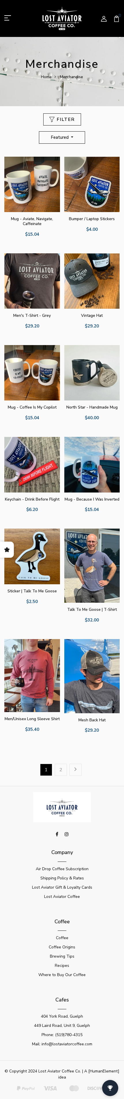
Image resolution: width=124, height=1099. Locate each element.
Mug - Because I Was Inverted (92, 499)
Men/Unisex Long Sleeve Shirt (32, 719)
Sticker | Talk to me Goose (32, 591)
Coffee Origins (62, 947)
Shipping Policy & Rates (62, 878)
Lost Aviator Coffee (62, 896)
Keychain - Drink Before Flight (32, 499)
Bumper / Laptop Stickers (92, 219)
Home (46, 77)
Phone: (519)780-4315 (62, 1035)
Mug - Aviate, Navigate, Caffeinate (32, 221)
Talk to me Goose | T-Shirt (92, 609)
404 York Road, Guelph (62, 1016)
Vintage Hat (92, 315)
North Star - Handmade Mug (92, 407)
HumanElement (104, 1071)
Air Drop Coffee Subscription (62, 869)
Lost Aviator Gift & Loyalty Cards (62, 887)
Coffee (62, 938)
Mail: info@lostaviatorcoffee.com (62, 1044)
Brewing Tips (62, 956)
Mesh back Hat (92, 720)
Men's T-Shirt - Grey (32, 315)
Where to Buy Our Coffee (62, 975)
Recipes (62, 965)
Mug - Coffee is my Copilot (32, 407)
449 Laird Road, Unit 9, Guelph (62, 1025)
